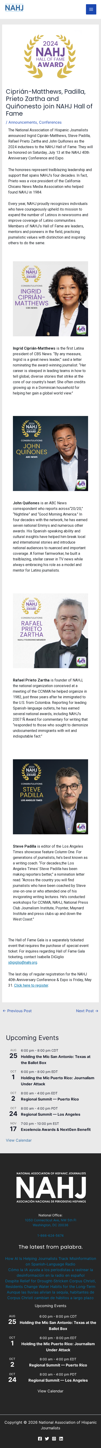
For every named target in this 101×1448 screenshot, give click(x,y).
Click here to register (31, 985)
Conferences (50, 122)
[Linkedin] (61, 1439)
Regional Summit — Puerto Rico (50, 1099)
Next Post (87, 1011)
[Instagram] (54, 1439)
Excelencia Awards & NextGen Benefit (56, 1129)
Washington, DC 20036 (50, 1225)
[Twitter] (47, 1439)
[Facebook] (40, 1439)
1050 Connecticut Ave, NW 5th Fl (50, 1220)
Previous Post (17, 1011)
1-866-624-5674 (50, 1235)
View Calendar (19, 1140)
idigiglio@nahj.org (22, 962)
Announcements (22, 122)
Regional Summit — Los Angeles (50, 1114)
